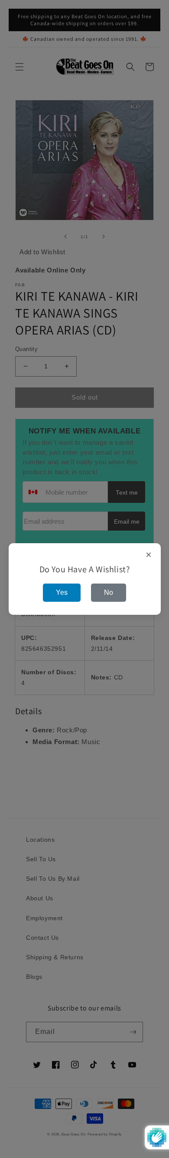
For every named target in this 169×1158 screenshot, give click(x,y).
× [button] (149, 555)
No (108, 592)
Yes (62, 592)
